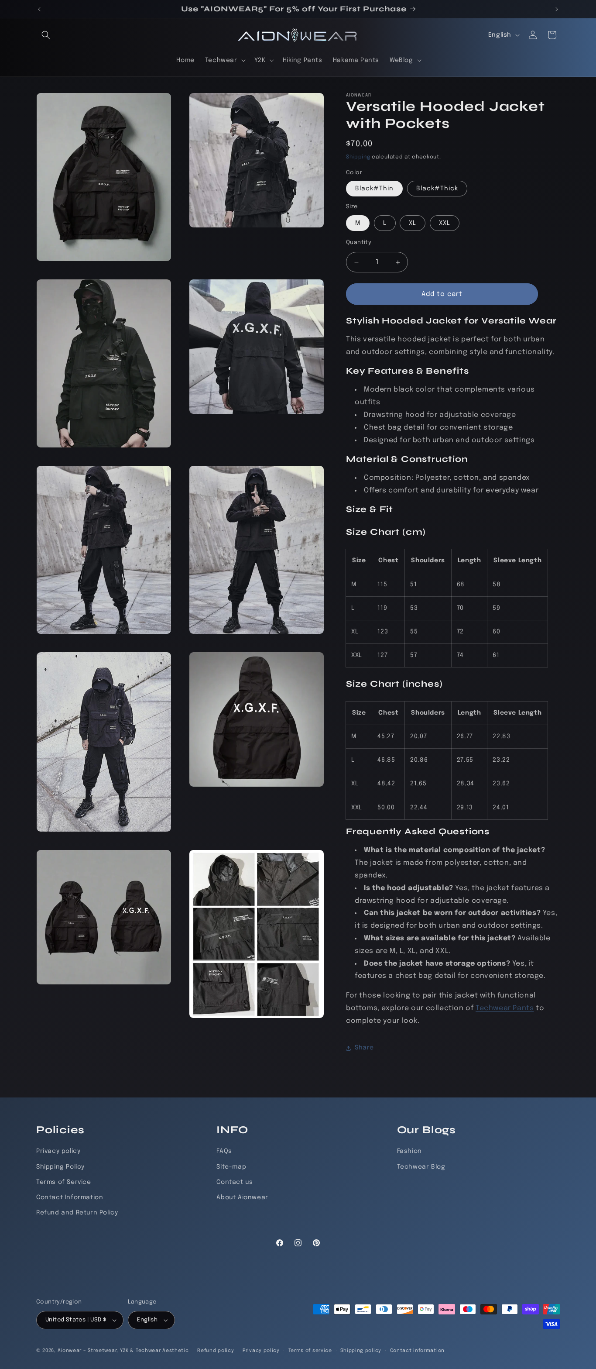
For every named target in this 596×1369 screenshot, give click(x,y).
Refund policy (215, 1350)
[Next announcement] (556, 9)
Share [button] (364, 1048)
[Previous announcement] (39, 9)
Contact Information (69, 1197)
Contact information (417, 1350)
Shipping (358, 157)
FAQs (224, 1151)
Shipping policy (360, 1350)
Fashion (409, 1151)
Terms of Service (63, 1182)
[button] (45, 35)
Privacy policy (58, 1151)
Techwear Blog (421, 1166)
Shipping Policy (60, 1166)
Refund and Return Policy (77, 1213)
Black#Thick (437, 189)
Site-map (231, 1166)
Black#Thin (374, 189)
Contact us (234, 1182)
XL (412, 223)
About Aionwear (242, 1197)
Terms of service (310, 1350)
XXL (444, 223)
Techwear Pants (505, 1008)
